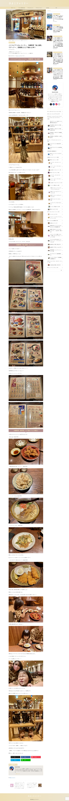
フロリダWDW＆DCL (21, 7)
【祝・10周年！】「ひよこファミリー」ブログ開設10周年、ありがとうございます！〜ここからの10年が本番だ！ (58, 18)
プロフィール (13, 7)
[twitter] (15, 773)
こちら (19, 55)
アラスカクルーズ (30, 7)
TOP (56, 7)
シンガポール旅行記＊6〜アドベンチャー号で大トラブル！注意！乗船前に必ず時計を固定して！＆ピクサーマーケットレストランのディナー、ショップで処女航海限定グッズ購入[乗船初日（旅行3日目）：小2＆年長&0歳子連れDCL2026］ (58, 42)
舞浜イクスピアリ (12, 777)
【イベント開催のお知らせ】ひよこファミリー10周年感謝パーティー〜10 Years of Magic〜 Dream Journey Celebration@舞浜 (58, 29)
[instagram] (17, 773)
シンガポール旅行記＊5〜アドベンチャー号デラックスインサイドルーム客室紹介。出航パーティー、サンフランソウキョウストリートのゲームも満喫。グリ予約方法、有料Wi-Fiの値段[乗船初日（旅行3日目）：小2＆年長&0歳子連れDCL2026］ (58, 58)
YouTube (47, 7)
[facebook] (16, 773)
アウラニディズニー (39, 7)
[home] (19, 773)
